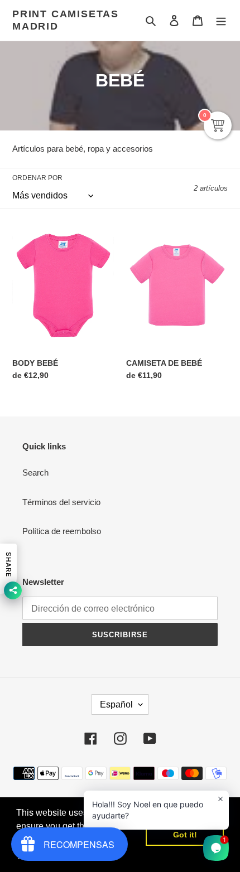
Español (116, 704)
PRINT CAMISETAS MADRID (65, 20)
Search (35, 472)
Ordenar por (37, 178)
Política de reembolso (61, 531)
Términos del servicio (61, 502)
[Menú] (221, 20)
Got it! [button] (185, 834)
